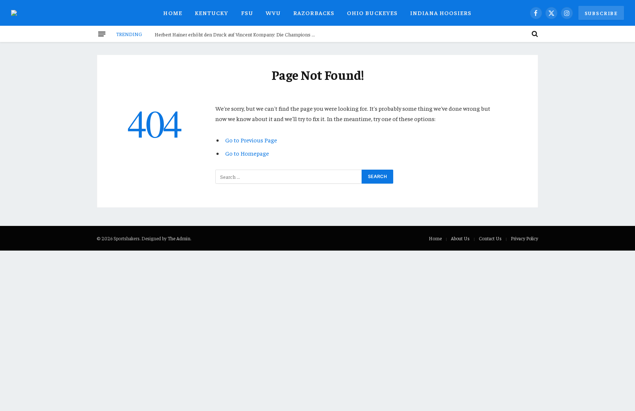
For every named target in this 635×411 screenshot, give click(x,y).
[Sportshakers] (18, 13)
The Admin (179, 238)
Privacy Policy (524, 238)
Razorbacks (313, 12)
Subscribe (601, 13)
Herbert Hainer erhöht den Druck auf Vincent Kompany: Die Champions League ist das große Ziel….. (237, 34)
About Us (460, 238)
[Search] (534, 34)
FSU (247, 12)
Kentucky (212, 12)
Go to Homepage (247, 153)
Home (172, 12)
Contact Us (490, 238)
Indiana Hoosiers (440, 12)
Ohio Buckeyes (372, 12)
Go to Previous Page (251, 140)
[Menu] (101, 34)
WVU (273, 12)
